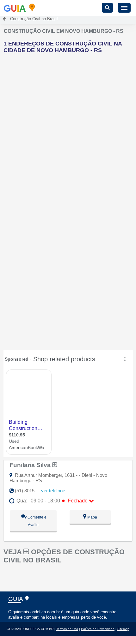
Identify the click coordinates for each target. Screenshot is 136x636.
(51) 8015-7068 (30, 490)
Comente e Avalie (36, 521)
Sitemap (123, 629)
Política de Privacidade (97, 629)
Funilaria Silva (30, 464)
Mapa (91, 517)
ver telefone (53, 490)
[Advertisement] (68, 126)
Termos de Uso (67, 629)
